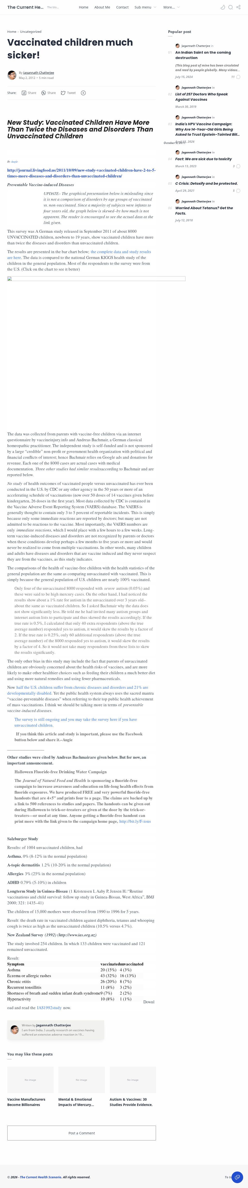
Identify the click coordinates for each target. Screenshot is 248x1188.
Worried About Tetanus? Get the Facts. (204, 211)
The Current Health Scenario (26, 7)
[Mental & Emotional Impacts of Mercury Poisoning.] (81, 1080)
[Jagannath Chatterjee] (38, 73)
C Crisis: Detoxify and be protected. (206, 183)
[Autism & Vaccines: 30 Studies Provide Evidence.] (133, 1080)
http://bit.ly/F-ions (135, 821)
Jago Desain (123, 1177)
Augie (14, 161)
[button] (222, 7)
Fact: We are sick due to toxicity (203, 159)
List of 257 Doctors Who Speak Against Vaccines (201, 97)
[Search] (230, 7)
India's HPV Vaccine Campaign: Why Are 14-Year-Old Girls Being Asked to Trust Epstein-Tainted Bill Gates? (206, 129)
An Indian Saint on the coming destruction (203, 55)
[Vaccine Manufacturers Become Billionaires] (30, 1080)
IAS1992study (49, 1007)
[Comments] (236, 77)
